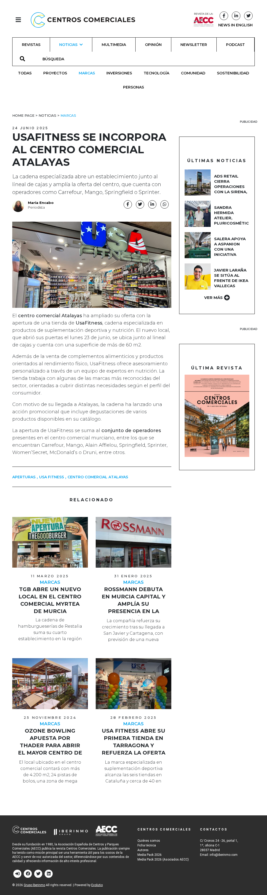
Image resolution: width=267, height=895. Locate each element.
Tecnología (156, 73)
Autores (143, 850)
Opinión (153, 44)
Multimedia (114, 44)
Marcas (87, 73)
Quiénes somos (148, 841)
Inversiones (119, 73)
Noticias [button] (68, 44)
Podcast (235, 44)
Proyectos (55, 73)
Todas (25, 73)
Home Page (23, 115)
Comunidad (193, 73)
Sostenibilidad (233, 73)
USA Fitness (51, 477)
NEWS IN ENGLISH (235, 25)
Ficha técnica (146, 845)
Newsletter (193, 44)
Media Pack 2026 (149, 855)
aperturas (23, 477)
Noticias (47, 115)
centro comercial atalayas (98, 477)
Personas (133, 87)
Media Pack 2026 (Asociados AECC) (163, 859)
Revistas (31, 44)
